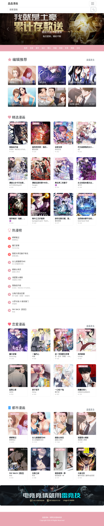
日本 (78, 48)
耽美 (25, 48)
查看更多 (90, 59)
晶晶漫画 (13, 3)
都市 (37, 48)
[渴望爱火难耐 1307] (82, 97)
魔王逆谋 (15, 245)
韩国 (72, 48)
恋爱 (31, 48)
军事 (66, 48)
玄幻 (43, 48)
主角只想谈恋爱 (18, 293)
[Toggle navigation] (92, 3)
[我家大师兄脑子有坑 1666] (82, 75)
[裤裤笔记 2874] (22, 75)
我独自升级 (16, 285)
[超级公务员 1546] (52, 97)
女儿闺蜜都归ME (18, 261)
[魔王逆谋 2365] (52, 75)
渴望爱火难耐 (17, 277)
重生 (49, 48)
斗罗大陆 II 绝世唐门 (20, 301)
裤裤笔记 (15, 237)
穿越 (55, 48)
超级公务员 (16, 269)
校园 (60, 48)
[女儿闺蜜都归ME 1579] (22, 97)
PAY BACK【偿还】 (19, 309)
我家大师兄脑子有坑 (20, 253)
